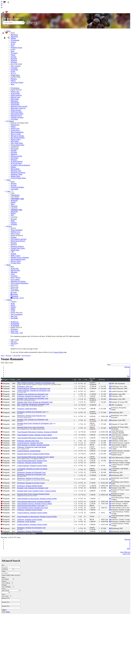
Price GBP (92, 379)
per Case (14, 316)
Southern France (17, 47)
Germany (15, 53)
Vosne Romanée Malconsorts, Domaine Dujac (32, 460)
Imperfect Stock (17, 115)
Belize (14, 213)
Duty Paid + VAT (17, 333)
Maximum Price (5, 606)
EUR (13, 305)
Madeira (14, 79)
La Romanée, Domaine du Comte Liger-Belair (32, 469)
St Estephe (15, 148)
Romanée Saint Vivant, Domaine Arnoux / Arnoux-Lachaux (36, 491)
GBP (13, 307)
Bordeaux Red (16, 171)
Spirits (8, 180)
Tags (13, 274)
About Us (5, 633)
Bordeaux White (17, 174)
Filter (109, 365)
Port (13, 84)
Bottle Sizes (15, 250)
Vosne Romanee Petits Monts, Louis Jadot (30, 505)
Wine (19, 379)
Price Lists (15, 287)
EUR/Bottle (15, 324)
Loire (13, 44)
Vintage (12, 379)
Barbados (15, 211)
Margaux (14, 154)
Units (85, 379)
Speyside (14, 206)
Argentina (15, 69)
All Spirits (15, 189)
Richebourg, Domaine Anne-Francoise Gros (31, 416)
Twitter (14, 292)
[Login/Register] (4, 38)
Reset (8, 612)
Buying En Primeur (18, 136)
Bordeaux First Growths (19, 106)
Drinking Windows (18, 246)
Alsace (14, 42)
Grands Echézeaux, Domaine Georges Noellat (32, 465)
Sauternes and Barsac (18, 172)
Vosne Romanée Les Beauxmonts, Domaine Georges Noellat (37, 498)
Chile (13, 71)
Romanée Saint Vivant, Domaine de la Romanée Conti (35, 402)
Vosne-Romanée (26, 355)
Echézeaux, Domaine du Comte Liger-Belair (31, 447)
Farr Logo (15, 289)
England (14, 58)
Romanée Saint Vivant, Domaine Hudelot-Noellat (33, 454)
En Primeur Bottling (18, 137)
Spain (13, 55)
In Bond (14, 329)
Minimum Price (5, 602)
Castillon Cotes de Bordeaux (21, 165)
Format (3, 588)
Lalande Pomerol (17, 161)
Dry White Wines (17, 143)
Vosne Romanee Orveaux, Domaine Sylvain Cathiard (34, 435)
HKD (13, 309)
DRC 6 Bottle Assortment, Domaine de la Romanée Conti (36, 383)
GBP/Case (15, 322)
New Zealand (16, 66)
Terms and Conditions (9, 637)
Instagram (15, 296)
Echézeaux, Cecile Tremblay (26, 521)
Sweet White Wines (18, 145)
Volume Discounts (17, 117)
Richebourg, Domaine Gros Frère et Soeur (31, 478)
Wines (14, 126)
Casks (10, 191)
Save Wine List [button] (125, 552)
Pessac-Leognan (17, 156)
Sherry (14, 80)
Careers (5, 639)
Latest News (16, 130)
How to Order (16, 134)
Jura (13, 46)
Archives (14, 276)
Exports (14, 243)
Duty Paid (15, 331)
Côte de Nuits (16, 355)
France (3, 355)
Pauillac (14, 150)
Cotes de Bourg (17, 163)
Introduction (15, 125)
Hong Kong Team (7, 650)
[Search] (8, 38)
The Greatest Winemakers (20, 283)
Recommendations (18, 132)
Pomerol (14, 160)
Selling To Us (16, 232)
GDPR (14, 254)
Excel (124, 554)
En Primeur (10, 121)
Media (8, 265)
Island (13, 202)
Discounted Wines (17, 114)
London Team (6, 626)
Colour (3, 594)
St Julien (14, 152)
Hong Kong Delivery (18, 241)
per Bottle (15, 318)
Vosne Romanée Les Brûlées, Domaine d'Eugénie (33, 445)
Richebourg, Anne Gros (25, 386)
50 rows (14, 343)
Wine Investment (17, 230)
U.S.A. (14, 73)
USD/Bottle (15, 325)
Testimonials (6, 635)
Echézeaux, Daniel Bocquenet (27, 408)
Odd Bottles (15, 104)
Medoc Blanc (16, 176)
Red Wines (15, 141)
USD (13, 311)
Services (9, 226)
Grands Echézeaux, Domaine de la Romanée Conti (33, 388)
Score (103, 379)
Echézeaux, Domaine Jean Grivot (28, 441)
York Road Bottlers (18, 187)
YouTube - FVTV (18, 298)
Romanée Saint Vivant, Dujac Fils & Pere (30, 427)
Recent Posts (16, 270)
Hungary (14, 60)
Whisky (14, 183)
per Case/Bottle (16, 314)
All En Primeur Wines (19, 178)
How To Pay (16, 233)
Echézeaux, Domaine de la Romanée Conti (31, 396)
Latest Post (15, 268)
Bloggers (14, 272)
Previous (127, 367)
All (13, 345)
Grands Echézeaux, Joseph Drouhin (28, 451)
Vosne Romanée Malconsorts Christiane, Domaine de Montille (37, 432)
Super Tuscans (16, 110)
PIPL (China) (16, 256)
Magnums (15, 101)
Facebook (15, 294)
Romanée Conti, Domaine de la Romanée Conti (32, 394)
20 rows (14, 341)
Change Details (58, 352)
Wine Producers (17, 95)
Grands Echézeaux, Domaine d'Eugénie (30, 443)
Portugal (14, 62)
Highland (15, 200)
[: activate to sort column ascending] (120, 380)
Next (128, 376)
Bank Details (6, 624)
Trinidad (14, 224)
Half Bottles (15, 103)
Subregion (4, 585)
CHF (13, 303)
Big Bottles (15, 99)
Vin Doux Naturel (17, 82)
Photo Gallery (16, 139)
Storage (14, 237)
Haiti (13, 221)
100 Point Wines (17, 112)
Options (9, 300)
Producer (4, 581)
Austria (14, 57)
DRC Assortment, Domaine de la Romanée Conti (33, 404)
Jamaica (14, 222)
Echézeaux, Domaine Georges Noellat (29, 462)
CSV (128, 554)
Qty (75, 379)
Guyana (14, 219)
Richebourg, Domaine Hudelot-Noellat (29, 486)
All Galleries (16, 279)
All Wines (15, 119)
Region (5, 379)
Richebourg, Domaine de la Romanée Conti (31, 412)
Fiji (13, 215)
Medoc (14, 167)
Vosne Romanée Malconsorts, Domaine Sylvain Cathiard (35, 457)
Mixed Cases (16, 97)
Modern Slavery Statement (20, 257)
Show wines (7, 363)
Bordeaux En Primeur (19, 281)
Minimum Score (6, 598)
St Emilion (15, 158)
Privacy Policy (16, 261)
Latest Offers (16, 93)
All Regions (15, 88)
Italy (13, 51)
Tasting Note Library (18, 248)
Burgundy (8, 355)
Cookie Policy (16, 263)
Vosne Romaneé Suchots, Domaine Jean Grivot (32, 508)
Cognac (14, 185)
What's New (16, 92)
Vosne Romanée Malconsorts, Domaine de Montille (34, 501)
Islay (13, 204)
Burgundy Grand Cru (18, 108)
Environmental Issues (18, 259)
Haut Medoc (16, 169)
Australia (14, 68)
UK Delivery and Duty (19, 239)
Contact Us (6, 621)
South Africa (16, 75)
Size (79, 379)
